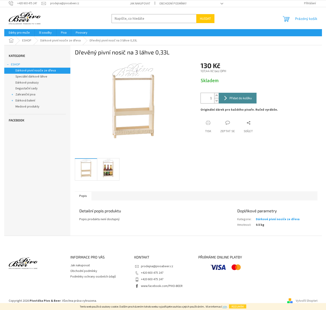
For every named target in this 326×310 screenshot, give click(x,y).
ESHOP (15, 64)
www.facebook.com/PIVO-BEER (162, 286)
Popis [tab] (83, 196)
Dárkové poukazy (27, 82)
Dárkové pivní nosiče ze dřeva (35, 70)
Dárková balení (25, 100)
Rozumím (237, 306)
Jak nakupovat (140, 4)
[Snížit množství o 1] (216, 100)
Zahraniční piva (25, 94)
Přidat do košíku (240, 98)
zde (224, 307)
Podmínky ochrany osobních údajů (93, 276)
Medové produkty (27, 106)
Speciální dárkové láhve (31, 76)
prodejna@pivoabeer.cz (157, 266)
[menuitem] (19, 32)
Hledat (205, 18)
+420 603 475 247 (152, 273)
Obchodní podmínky (173, 4)
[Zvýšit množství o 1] (216, 95)
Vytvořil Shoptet (306, 301)
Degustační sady (26, 88)
